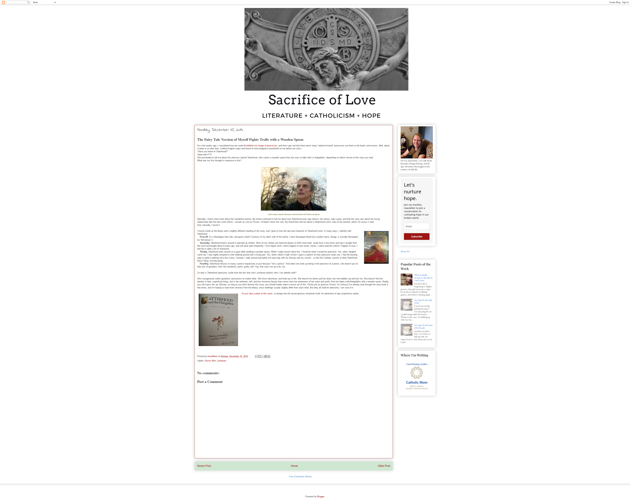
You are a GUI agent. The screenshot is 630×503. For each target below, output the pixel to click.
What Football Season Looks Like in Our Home (423, 277)
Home (294, 465)
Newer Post (204, 465)
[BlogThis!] (259, 356)
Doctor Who (210, 360)
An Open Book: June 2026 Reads (423, 326)
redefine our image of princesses (261, 145)
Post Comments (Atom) (300, 476)
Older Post (384, 465)
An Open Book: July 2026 (423, 301)
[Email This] (256, 356)
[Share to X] (262, 356)
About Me (405, 251)
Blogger (320, 496)
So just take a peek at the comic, (257, 293)
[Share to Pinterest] (269, 356)
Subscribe (416, 236)
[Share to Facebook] (265, 356)
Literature (221, 360)
